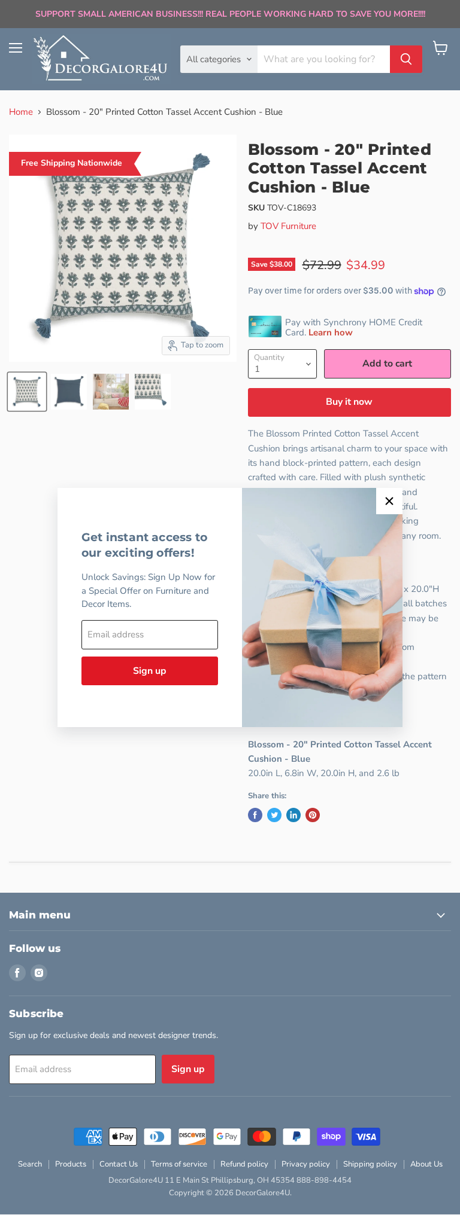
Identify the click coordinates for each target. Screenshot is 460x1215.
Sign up (150, 670)
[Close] (389, 501)
